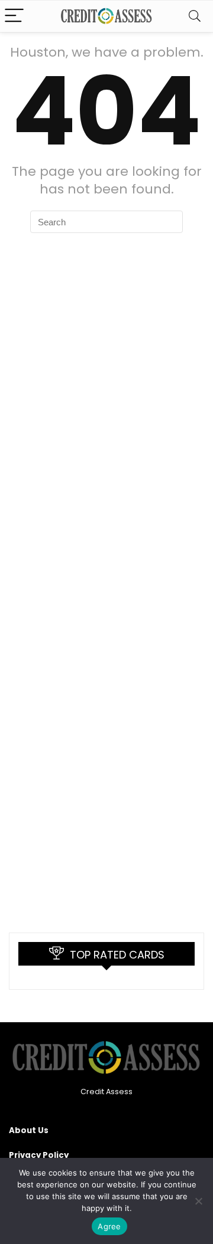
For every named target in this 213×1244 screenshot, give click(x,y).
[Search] (194, 16)
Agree (109, 1226)
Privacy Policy (39, 1155)
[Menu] (14, 16)
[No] (198, 1201)
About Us (29, 1130)
